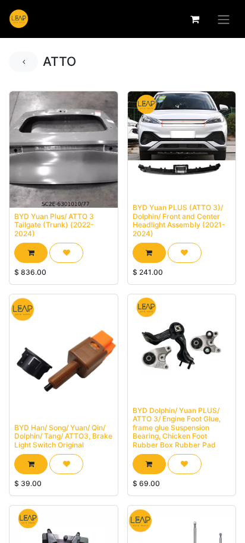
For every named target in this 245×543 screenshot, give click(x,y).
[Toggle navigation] (223, 19)
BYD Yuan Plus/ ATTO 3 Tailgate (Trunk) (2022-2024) (54, 225)
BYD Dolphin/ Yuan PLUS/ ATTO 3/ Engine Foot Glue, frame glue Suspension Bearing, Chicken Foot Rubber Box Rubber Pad (177, 427)
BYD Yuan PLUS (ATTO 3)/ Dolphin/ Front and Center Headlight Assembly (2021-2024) (179, 220)
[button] (31, 253)
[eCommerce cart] (194, 19)
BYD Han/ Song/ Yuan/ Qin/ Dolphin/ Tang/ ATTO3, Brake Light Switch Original (63, 436)
